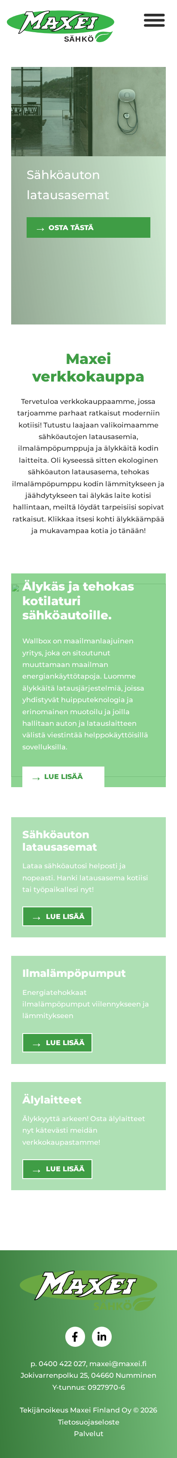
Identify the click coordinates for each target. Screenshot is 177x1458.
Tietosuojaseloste (88, 1422)
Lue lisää (63, 776)
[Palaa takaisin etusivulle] (88, 1291)
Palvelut (89, 1433)
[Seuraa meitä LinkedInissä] (102, 1336)
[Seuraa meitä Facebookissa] (75, 1336)
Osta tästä (71, 227)
